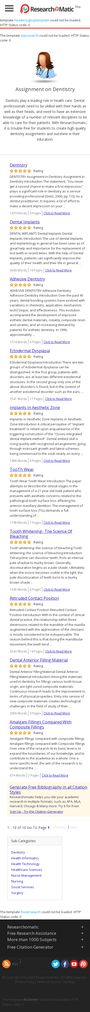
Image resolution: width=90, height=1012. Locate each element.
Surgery (17, 892)
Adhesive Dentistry (27, 279)
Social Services (22, 887)
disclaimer (30, 999)
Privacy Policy (24, 982)
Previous (60, 827)
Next (74, 827)
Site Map (69, 982)
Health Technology (25, 864)
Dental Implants (25, 222)
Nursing (17, 881)
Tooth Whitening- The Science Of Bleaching (41, 534)
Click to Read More (57, 213)
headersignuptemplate (31, 20)
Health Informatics (25, 858)
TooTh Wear (22, 469)
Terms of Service (48, 982)
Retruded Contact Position (34, 598)
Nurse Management (26, 875)
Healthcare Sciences (26, 869)
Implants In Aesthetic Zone (35, 407)
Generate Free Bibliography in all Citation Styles (48, 789)
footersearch (31, 912)
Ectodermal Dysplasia (30, 350)
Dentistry (18, 165)
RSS (15, 964)
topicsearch (29, 35)
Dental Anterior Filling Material (39, 660)
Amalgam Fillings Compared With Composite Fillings (41, 724)
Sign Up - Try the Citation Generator (36, 811)
